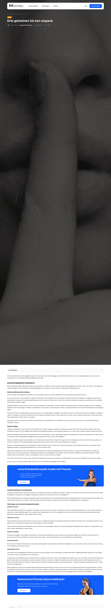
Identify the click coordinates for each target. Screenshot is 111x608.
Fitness (11, 14)
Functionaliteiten (33, 6)
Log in (85, 6)
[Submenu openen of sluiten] (38, 6)
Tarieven (55, 6)
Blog (8, 14)
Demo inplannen (23, 590)
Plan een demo (96, 6)
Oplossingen (45, 6)
